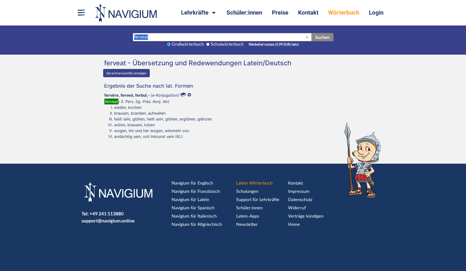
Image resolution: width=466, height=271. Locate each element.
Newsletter (247, 224)
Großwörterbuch (188, 44)
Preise (280, 12)
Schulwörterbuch (227, 44)
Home (294, 224)
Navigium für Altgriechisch (197, 224)
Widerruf (297, 208)
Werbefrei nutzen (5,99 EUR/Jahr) (274, 44)
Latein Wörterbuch (254, 183)
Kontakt (308, 12)
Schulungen (247, 191)
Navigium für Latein (190, 200)
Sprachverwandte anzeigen (126, 73)
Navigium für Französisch (196, 191)
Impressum (298, 191)
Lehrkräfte (194, 12)
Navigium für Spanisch (193, 208)
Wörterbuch (343, 12)
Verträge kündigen (306, 216)
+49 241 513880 (107, 213)
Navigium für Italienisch (194, 216)
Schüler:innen (244, 12)
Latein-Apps (247, 216)
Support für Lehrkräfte (257, 200)
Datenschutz (300, 200)
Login (376, 12)
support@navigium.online (108, 220)
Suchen (322, 37)
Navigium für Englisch (192, 183)
